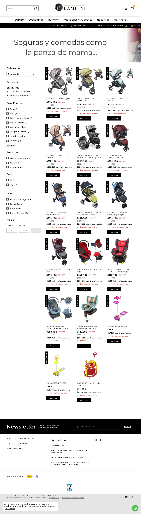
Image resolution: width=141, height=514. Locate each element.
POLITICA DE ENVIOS (17, 443)
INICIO (19, 20)
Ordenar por (13, 68)
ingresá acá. (54, 498)
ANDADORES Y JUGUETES (77, 20)
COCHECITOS (36, 20)
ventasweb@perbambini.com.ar (67, 457)
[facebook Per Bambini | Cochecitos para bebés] (101, 440)
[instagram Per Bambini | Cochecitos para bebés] (96, 440)
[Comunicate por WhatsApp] (135, 508)
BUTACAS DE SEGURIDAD (19, 92)
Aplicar (36, 230)
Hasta (22, 226)
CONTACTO (120, 20)
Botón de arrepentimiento (73, 498)
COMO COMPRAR (14, 448)
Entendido (10, 509)
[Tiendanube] (126, 497)
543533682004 (57, 446)
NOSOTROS (103, 20)
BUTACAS (53, 20)
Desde (9, 226)
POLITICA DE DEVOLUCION (20, 439)
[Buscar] (35, 8)
